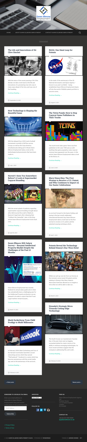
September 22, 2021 (15, 100)
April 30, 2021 (13, 233)
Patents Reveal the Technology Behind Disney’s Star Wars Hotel (64, 246)
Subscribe (10, 414)
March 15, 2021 (14, 309)
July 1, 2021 (13, 165)
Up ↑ (81, 438)
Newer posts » (77, 382)
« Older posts (10, 382)
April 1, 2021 (54, 235)
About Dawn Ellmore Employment (28, 32)
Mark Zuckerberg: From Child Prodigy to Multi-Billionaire (21, 321)
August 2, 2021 (55, 102)
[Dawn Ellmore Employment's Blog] (43, 15)
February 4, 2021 (14, 372)
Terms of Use (10, 428)
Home (9, 32)
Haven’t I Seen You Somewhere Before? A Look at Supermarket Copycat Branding (22, 178)
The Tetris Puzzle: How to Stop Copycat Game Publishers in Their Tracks (63, 115)
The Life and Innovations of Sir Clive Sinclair (22, 51)
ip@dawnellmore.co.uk (66, 419)
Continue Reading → (14, 93)
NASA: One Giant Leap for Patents (60, 51)
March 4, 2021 (55, 296)
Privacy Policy (10, 425)
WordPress (46, 438)
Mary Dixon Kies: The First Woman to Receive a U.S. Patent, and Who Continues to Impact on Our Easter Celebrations (64, 181)
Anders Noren (73, 438)
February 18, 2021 (56, 361)
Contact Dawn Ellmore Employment (59, 32)
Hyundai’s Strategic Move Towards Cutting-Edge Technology (61, 308)
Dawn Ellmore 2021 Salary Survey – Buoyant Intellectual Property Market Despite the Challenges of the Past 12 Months (22, 248)
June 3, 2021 (54, 168)
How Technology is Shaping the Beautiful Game (22, 111)
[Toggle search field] (80, 33)
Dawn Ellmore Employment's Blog (21, 438)
